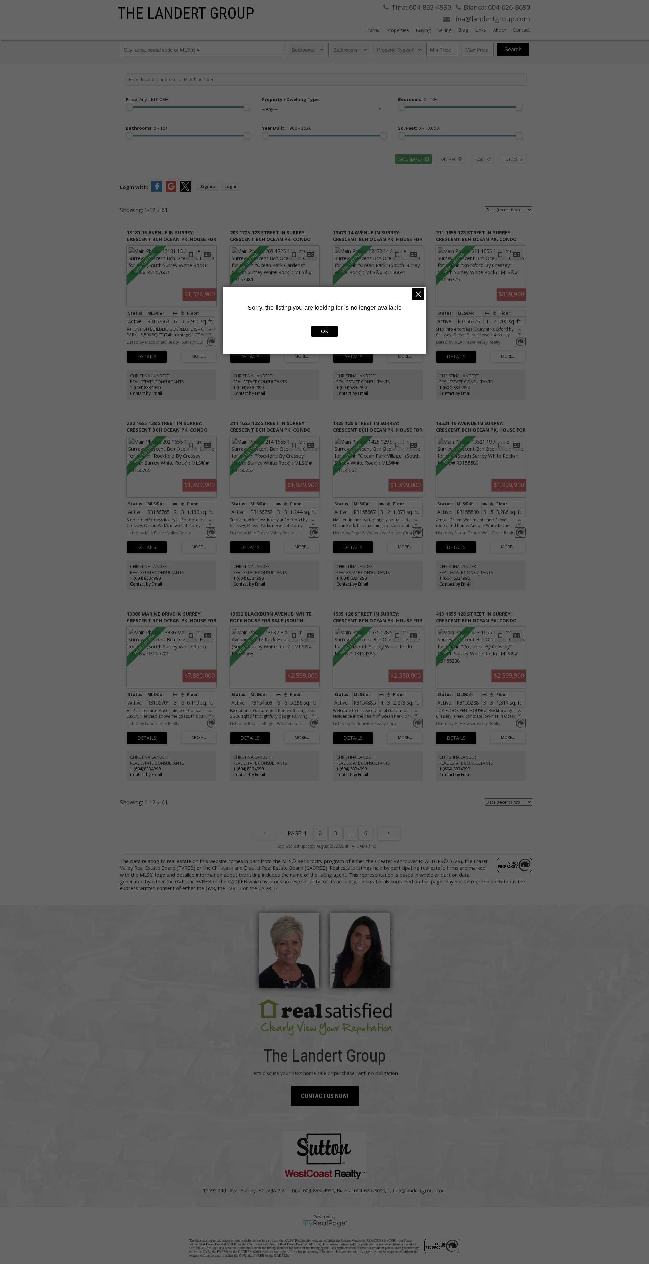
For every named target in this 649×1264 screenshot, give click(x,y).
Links (480, 30)
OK (324, 331)
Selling (444, 30)
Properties (397, 30)
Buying (423, 30)
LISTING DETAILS (147, 357)
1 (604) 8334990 (145, 387)
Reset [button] (479, 159)
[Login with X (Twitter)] (185, 189)
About (499, 30)
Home (373, 30)
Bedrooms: (417, 99)
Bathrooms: (147, 128)
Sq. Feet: (419, 128)
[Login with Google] (171, 189)
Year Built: (287, 128)
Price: (147, 99)
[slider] (129, 107)
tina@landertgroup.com (420, 1190)
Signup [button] (207, 186)
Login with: (134, 187)
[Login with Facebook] (156, 189)
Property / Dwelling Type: (291, 99)
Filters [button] (510, 159)
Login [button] (230, 186)
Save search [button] (411, 159)
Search (513, 49)
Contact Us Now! (324, 1095)
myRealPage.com (324, 1224)
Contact (521, 30)
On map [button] (448, 159)
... (350, 833)
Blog (463, 30)
